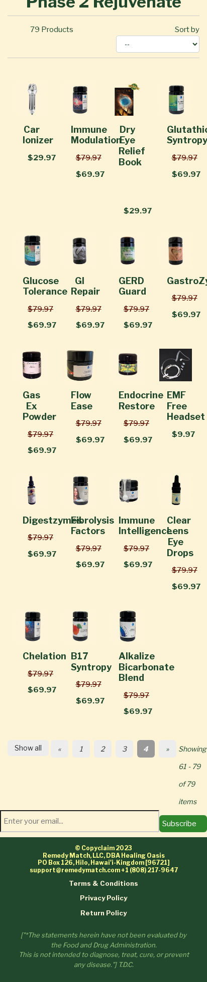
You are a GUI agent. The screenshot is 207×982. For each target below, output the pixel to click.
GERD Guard (132, 286)
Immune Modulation (96, 135)
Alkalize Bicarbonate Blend (146, 667)
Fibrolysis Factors (92, 526)
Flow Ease (81, 400)
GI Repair (85, 286)
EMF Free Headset (186, 406)
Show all (28, 748)
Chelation (44, 656)
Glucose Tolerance (45, 286)
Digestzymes (52, 520)
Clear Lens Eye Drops (180, 536)
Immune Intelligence (145, 526)
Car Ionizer (38, 135)
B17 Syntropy (91, 661)
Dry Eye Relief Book (132, 145)
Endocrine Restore (141, 400)
